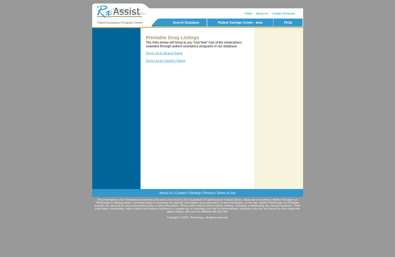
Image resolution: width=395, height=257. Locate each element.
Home (248, 13)
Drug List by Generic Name (165, 61)
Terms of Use (226, 193)
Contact (180, 193)
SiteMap (195, 193)
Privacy (208, 193)
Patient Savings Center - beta (240, 22)
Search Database (186, 22)
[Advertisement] (279, 51)
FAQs (288, 22)
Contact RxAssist (283, 13)
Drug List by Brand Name (164, 53)
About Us (262, 13)
